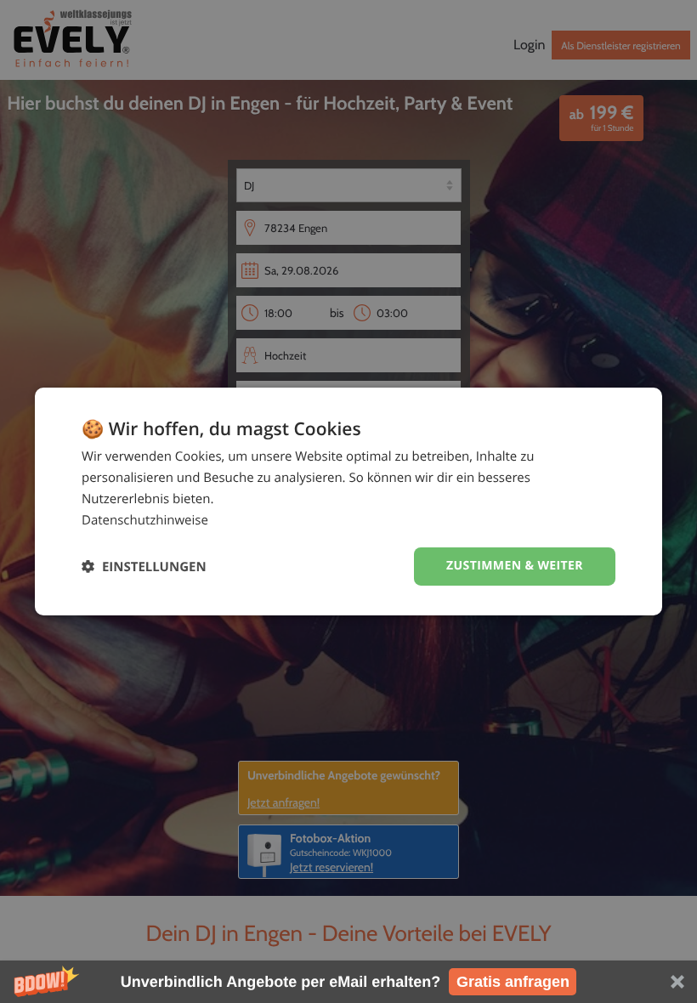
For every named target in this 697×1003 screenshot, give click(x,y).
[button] (348, 981)
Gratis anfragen (513, 981)
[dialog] (348, 501)
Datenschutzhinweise (145, 520)
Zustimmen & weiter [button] (514, 566)
